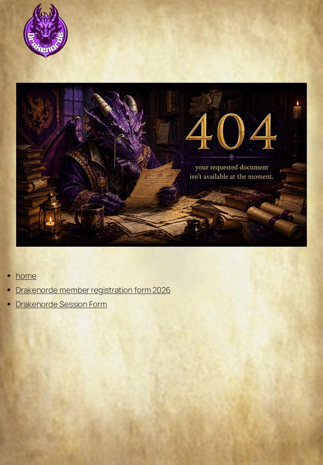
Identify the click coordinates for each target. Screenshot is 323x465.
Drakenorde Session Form (61, 304)
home (26, 275)
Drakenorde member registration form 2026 (93, 290)
